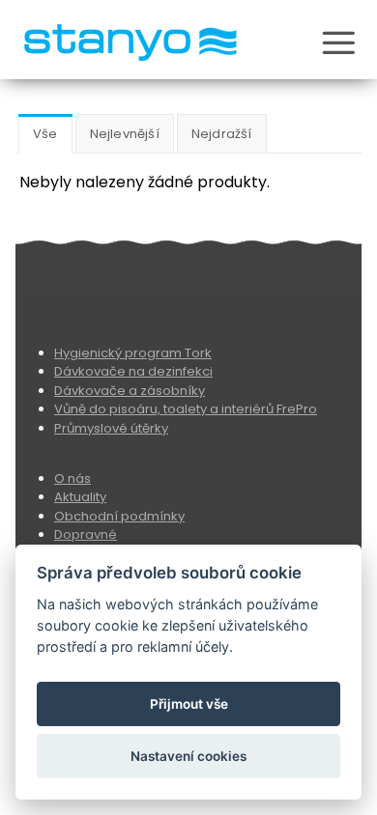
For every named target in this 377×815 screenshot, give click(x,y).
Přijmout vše (189, 704)
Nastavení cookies (188, 756)
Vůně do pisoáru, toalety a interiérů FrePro (185, 409)
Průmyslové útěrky (111, 428)
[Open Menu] (338, 45)
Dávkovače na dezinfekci (133, 371)
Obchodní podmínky (119, 516)
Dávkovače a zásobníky (129, 390)
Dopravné (85, 534)
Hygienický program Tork (133, 353)
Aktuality (80, 497)
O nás (72, 478)
